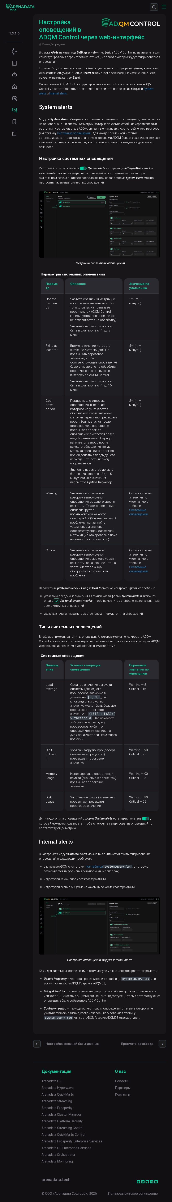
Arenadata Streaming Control (62, 1128)
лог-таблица (94, 866)
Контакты (122, 1094)
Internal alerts (58, 93)
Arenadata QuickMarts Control (63, 1135)
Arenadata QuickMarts (58, 1094)
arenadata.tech (56, 1179)
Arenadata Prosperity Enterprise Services (72, 1141)
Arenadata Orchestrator (58, 1155)
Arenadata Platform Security (62, 1121)
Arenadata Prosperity (57, 1108)
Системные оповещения (73, 133)
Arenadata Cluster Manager (61, 1115)
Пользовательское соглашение (133, 1194)
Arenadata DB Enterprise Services (66, 1148)
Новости (121, 1081)
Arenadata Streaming (57, 1101)
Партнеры (123, 1088)
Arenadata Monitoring (57, 1161)
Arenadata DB (51, 1081)
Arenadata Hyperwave (58, 1088)
